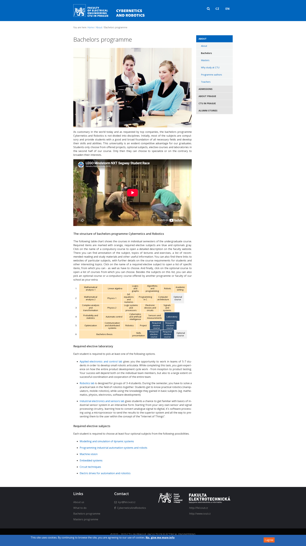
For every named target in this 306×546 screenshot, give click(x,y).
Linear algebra (115, 288)
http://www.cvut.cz (200, 513)
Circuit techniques (90, 467)
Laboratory (172, 316)
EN (227, 9)
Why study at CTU (210, 67)
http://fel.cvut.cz (198, 508)
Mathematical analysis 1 (90, 288)
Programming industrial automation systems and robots (113, 447)
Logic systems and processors (131, 308)
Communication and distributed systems (112, 325)
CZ (217, 9)
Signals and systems (167, 308)
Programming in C (145, 298)
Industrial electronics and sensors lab (102, 401)
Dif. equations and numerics (129, 298)
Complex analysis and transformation (90, 308)
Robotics (129, 325)
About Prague (207, 96)
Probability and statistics (90, 316)
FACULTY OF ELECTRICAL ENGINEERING (172, 534)
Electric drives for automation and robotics (105, 473)
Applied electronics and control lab (101, 361)
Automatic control (114, 316)
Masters (205, 60)
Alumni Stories (208, 110)
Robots (167, 288)
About (99, 27)
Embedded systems (91, 460)
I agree (269, 540)
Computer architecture (163, 298)
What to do (80, 508)
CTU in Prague (207, 103)
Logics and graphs (135, 288)
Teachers (206, 81)
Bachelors (206, 53)
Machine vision (89, 454)
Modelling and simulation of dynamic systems (107, 441)
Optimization (90, 325)
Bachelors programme (86, 513)
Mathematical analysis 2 (90, 298)
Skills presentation (138, 334)
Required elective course (156, 325)
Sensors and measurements (154, 316)
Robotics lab (87, 383)
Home (90, 27)
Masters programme (85, 519)
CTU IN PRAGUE (136, 534)
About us (78, 502)
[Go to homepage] (111, 16)
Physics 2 (112, 307)
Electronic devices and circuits (150, 308)
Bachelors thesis (104, 334)
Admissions (205, 88)
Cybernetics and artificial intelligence (135, 317)
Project (143, 325)
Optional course (178, 298)
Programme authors (211, 74)
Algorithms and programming (152, 288)
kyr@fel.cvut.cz (126, 502)
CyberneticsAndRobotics (131, 508)
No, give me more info (160, 537)
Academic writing (180, 288)
